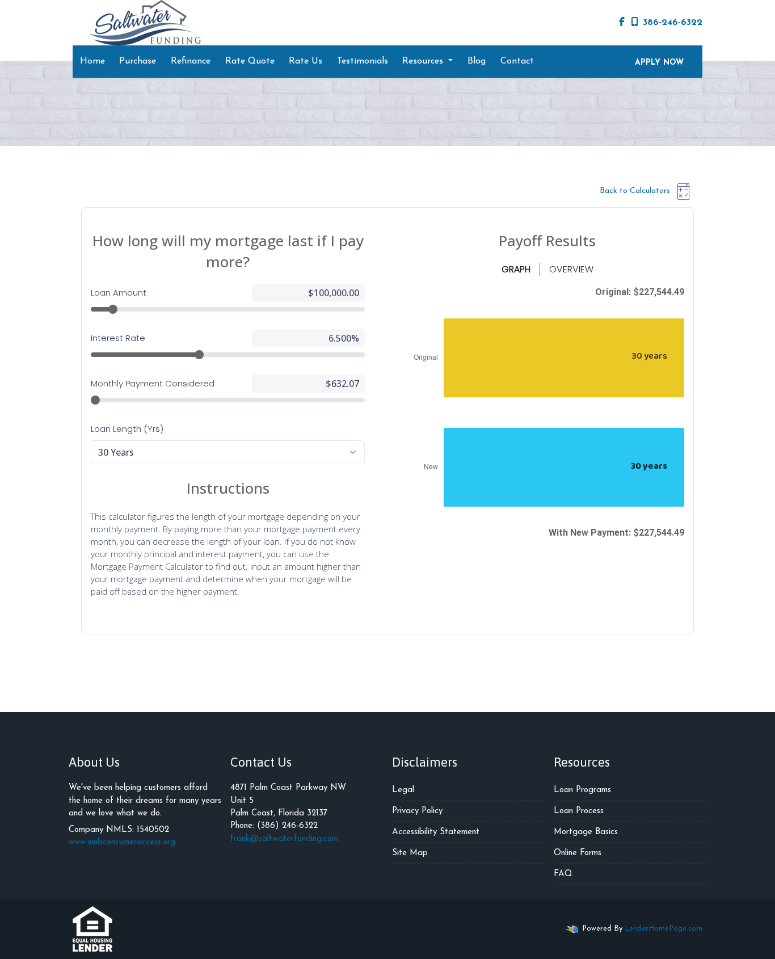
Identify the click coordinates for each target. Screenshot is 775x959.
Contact (517, 61)
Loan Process (579, 811)
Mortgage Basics (586, 832)
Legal (403, 790)
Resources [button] (424, 61)
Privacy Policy (417, 811)
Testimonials (362, 61)
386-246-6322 (672, 22)
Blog (476, 61)
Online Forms (577, 853)
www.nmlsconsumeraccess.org (122, 842)
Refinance (190, 61)
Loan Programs (582, 790)
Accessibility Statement (435, 832)
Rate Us (305, 61)
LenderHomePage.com (663, 928)
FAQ (563, 874)
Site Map (410, 853)
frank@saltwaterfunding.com (284, 839)
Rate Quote (250, 61)
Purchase (137, 61)
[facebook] (622, 22)
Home (92, 61)
